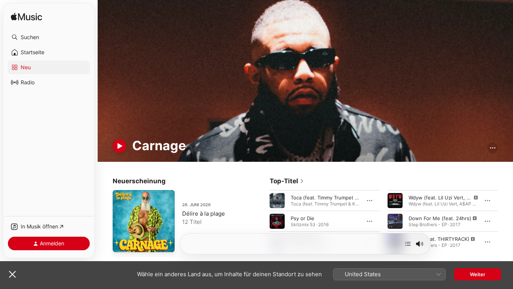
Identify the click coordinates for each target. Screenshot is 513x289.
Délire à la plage (203, 213)
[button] (48, 37)
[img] (26, 17)
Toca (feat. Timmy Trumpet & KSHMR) (335, 198)
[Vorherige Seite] (262, 221)
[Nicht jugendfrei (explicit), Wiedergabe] (395, 200)
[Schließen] (12, 274)
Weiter (477, 274)
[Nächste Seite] (505, 221)
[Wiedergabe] (119, 146)
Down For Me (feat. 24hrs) (440, 218)
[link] (287, 181)
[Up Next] (407, 244)
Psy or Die (302, 218)
